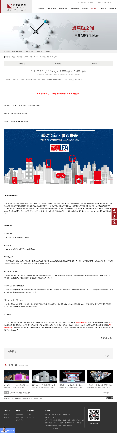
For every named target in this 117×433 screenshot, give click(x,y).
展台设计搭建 (52, 8)
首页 (13, 57)
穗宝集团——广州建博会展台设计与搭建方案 (18, 385)
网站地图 (83, 2)
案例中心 (84, 8)
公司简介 (30, 410)
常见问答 (58, 63)
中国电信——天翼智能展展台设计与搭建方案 (102, 385)
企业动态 (22, 63)
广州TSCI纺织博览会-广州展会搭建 (20, 393)
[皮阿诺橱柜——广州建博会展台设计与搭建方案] (44, 376)
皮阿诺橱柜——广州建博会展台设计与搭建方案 (47, 385)
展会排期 (95, 63)
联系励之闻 (113, 8)
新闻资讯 (93, 8)
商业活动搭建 (75, 8)
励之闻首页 (41, 8)
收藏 (78, 2)
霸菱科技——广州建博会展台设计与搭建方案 (74, 385)
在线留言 (90, 2)
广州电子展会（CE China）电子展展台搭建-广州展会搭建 (40, 57)
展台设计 (39, 51)
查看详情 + (106, 393)
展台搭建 (48, 51)
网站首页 (7, 410)
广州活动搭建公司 (81, 322)
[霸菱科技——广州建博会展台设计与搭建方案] (72, 376)
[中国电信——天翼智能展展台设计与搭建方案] (100, 376)
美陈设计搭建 (63, 8)
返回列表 (109, 398)
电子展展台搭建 (62, 93)
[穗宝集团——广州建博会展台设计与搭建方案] (16, 376)
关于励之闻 (102, 8)
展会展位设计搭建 (17, 51)
